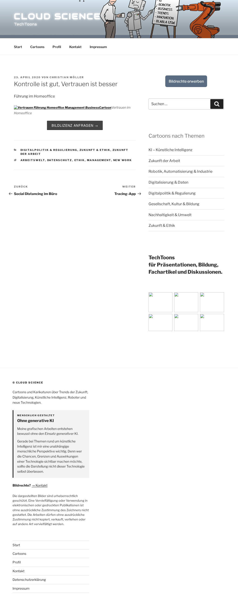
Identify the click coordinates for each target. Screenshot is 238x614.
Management (99, 160)
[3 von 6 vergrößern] (228, 298)
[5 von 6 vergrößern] (203, 320)
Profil (57, 47)
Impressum (98, 47)
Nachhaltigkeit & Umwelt (170, 215)
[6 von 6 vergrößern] (228, 320)
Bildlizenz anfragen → (75, 125)
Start (18, 47)
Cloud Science (57, 16)
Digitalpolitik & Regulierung (48, 150)
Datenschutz (59, 160)
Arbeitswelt (32, 160)
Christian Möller (67, 77)
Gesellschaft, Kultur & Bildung (174, 204)
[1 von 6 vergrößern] (177, 298)
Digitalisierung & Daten (168, 182)
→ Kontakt (39, 485)
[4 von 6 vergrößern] (177, 320)
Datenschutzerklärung (29, 580)
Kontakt (75, 47)
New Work (122, 160)
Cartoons (37, 47)
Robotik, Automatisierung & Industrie (180, 171)
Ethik (79, 160)
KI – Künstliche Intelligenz (170, 150)
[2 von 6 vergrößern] (203, 298)
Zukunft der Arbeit (164, 161)
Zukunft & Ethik (94, 150)
